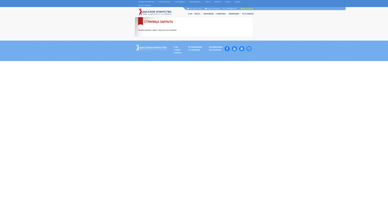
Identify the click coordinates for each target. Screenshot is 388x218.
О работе (177, 53)
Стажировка (220, 14)
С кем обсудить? (179, 2)
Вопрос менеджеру (214, 8)
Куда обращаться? (194, 2)
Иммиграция (234, 14)
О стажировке (194, 50)
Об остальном (248, 14)
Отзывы (227, 2)
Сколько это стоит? (164, 2)
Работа (197, 14)
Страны (177, 50)
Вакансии (217, 2)
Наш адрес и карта (196, 8)
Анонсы (207, 2)
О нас (190, 14)
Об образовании (195, 47)
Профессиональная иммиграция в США (20, 5)
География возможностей (146, 2)
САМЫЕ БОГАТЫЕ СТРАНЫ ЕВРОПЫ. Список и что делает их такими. (103, 5)
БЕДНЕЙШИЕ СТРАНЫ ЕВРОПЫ (72, 5)
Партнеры (237, 2)
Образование (208, 14)
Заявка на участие (247, 8)
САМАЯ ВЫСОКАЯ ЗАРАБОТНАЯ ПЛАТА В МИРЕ (139, 5)
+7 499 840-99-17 (231, 8)
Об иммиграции (215, 47)
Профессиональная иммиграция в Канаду (47, 5)
